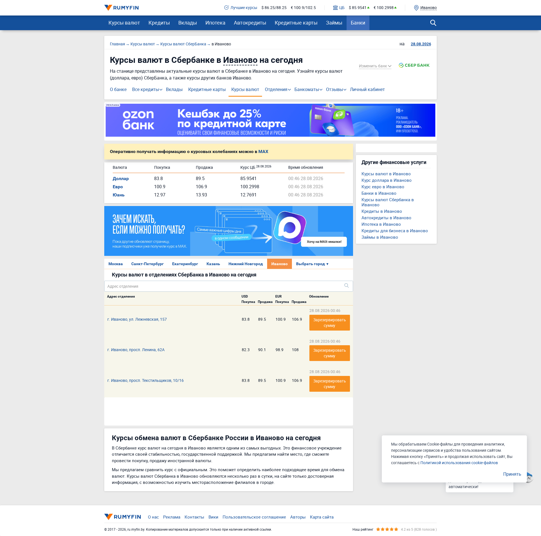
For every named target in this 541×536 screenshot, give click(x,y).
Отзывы (334, 89)
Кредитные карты (296, 22)
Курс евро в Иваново (383, 186)
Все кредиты (145, 89)
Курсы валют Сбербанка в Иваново (388, 202)
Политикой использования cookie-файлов (459, 462)
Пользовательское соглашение (254, 516)
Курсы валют (124, 22)
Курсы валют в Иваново (386, 173)
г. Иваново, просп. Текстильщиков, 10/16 (145, 380)
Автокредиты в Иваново (386, 217)
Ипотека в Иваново (381, 224)
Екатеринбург (185, 264)
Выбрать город (312, 264)
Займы (334, 22)
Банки (358, 22)
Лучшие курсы (243, 7)
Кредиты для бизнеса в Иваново (395, 230)
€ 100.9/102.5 (303, 7)
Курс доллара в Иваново (387, 180)
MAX (263, 151)
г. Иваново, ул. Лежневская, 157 (137, 319)
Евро (118, 186)
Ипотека (215, 22)
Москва (115, 264)
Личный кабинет (367, 89)
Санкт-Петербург (147, 264)
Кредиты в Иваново (382, 211)
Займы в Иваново (380, 237)
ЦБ (342, 7)
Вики (213, 516)
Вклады (187, 22)
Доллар (121, 178)
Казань (213, 264)
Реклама (171, 516)
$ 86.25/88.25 (274, 7)
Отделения (276, 89)
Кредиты (159, 22)
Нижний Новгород (246, 264)
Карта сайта (322, 516)
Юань (119, 195)
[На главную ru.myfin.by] (122, 517)
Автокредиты (250, 22)
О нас (153, 516)
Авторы (298, 516)
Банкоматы (306, 89)
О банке (118, 89)
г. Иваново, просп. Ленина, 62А (136, 349)
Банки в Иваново (379, 193)
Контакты (194, 516)
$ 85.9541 (358, 7)
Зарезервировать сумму (330, 322)
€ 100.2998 (384, 7)
